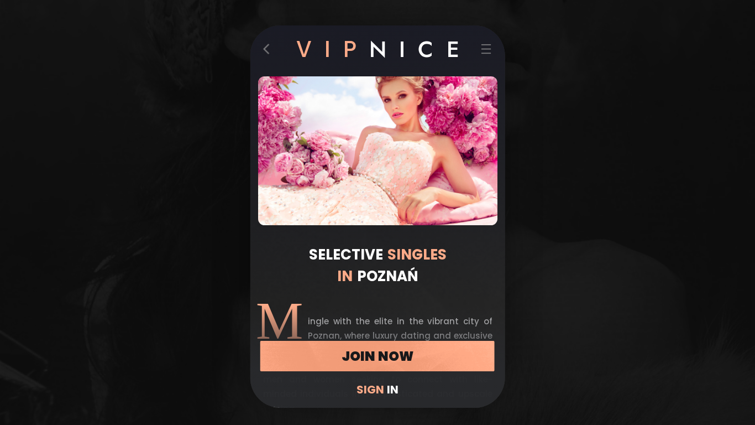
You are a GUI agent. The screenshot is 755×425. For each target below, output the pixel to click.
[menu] (485, 51)
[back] (269, 51)
